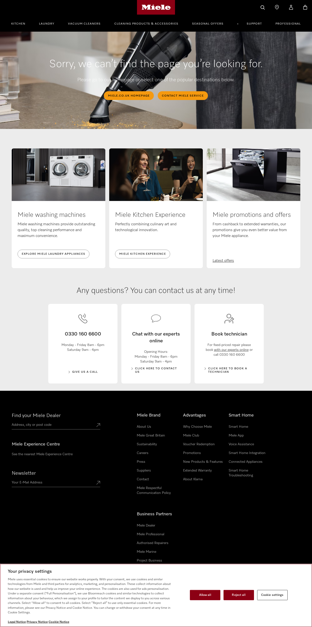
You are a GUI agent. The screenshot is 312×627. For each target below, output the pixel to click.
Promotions (192, 453)
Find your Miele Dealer (36, 415)
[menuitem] (21, 23)
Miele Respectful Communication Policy (154, 490)
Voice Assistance (241, 444)
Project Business (149, 560)
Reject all (238, 595)
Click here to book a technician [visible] (227, 370)
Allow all (205, 595)
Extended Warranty (197, 470)
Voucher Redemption (199, 444)
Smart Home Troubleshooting (241, 473)
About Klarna (193, 479)
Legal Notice (17, 622)
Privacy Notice (37, 622)
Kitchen (18, 23)
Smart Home (238, 426)
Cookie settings (272, 595)
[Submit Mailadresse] (98, 483)
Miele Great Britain (151, 435)
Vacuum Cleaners (84, 23)
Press (141, 461)
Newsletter (24, 473)
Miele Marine (146, 552)
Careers (142, 453)
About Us (144, 426)
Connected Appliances (246, 461)
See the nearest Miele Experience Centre (42, 454)
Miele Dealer (146, 525)
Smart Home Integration (247, 453)
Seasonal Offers (208, 23)
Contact (143, 479)
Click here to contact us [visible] (156, 370)
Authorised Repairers (152, 543)
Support (254, 23)
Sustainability (147, 444)
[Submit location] (98, 425)
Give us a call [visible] (85, 372)
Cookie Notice (59, 622)
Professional (288, 23)
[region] (156, 595)
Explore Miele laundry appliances (53, 254)
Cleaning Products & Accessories (146, 23)
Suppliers (144, 470)
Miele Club (191, 435)
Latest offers (223, 261)
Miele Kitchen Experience (142, 254)
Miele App (236, 435)
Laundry (46, 23)
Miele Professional (150, 534)
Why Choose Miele (197, 426)
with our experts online (231, 350)
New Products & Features (203, 461)
